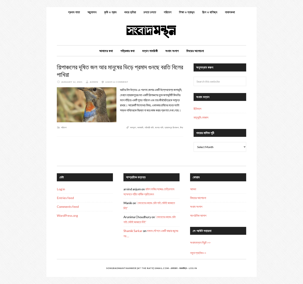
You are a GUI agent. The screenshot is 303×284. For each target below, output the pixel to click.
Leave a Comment (116, 82)
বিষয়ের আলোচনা (198, 198)
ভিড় (181, 127)
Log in (61, 189)
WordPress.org (67, 215)
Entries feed (65, 198)
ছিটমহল (197, 109)
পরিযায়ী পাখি (149, 127)
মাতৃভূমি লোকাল (201, 117)
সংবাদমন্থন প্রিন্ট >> (200, 242)
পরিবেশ (64, 127)
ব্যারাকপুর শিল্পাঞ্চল (172, 127)
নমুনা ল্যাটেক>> (198, 253)
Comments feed (68, 206)
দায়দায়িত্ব (183, 268)
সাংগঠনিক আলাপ (198, 215)
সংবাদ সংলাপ (196, 206)
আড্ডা (193, 189)
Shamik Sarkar (132, 231)
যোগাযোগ (174, 268)
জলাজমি (140, 127)
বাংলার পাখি (159, 127)
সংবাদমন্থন (151, 31)
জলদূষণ (133, 127)
